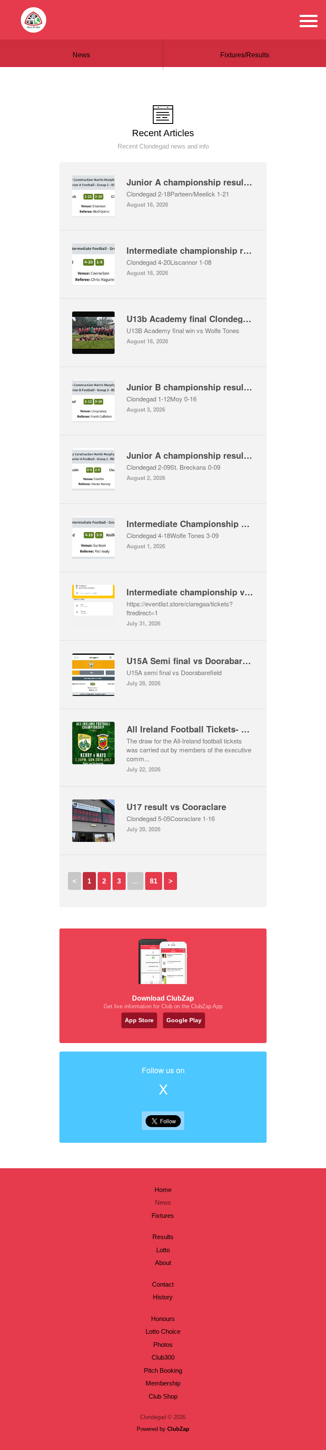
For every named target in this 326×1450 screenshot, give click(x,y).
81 (153, 881)
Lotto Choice (163, 1331)
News (81, 55)
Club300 (163, 1357)
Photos (163, 1344)
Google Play (184, 1020)
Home (163, 1189)
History (163, 1297)
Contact (163, 1284)
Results (163, 1236)
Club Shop (163, 1396)
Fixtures (163, 1215)
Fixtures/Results (244, 55)
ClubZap (178, 1429)
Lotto (163, 1250)
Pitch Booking (163, 1370)
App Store (139, 1020)
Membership (163, 1383)
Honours (163, 1318)
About (163, 1262)
